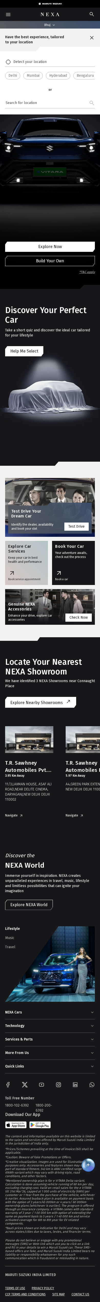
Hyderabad (58, 75)
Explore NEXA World (29, 904)
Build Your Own (50, 260)
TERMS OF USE (15, 1288)
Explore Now (50, 246)
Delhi (12, 75)
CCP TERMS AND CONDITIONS (25, 1294)
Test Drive (76, 526)
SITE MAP (58, 1294)
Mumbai (33, 75)
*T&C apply (87, 272)
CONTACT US (80, 1294)
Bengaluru (85, 75)
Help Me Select (24, 351)
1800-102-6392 (17, 1105)
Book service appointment (24, 579)
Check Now (78, 617)
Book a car (61, 579)
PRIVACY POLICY (43, 1288)
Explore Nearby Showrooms (36, 702)
